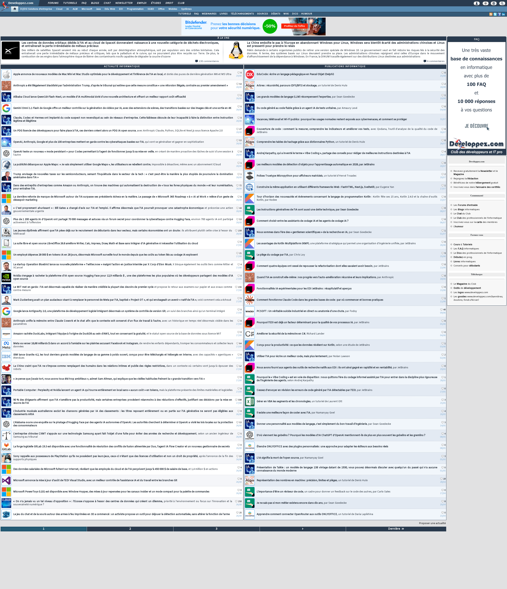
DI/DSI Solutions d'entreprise (36, 9)
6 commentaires (436, 61)
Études (156, 3)
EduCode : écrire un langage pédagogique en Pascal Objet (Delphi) (295, 74)
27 (240, 129)
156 (240, 287)
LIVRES (224, 13)
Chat (107, 3)
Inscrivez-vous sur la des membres (475, 222)
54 (240, 84)
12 (240, 366)
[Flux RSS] (491, 14)
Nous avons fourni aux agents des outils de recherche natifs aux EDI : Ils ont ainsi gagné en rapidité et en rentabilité (332, 367)
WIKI (286, 13)
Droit (169, 3)
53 (240, 140)
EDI (121, 9)
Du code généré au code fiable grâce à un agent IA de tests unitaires (307, 108)
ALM (75, 9)
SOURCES (262, 13)
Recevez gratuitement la (473, 171)
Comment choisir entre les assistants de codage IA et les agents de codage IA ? (303, 221)
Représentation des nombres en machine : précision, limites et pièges (312, 480)
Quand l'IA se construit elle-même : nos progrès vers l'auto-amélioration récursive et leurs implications (325, 277)
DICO (295, 13)
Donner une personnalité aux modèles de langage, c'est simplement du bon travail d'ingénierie (324, 424)
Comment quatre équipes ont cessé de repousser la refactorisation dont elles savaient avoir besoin (323, 266)
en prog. (463, 257)
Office (161, 9)
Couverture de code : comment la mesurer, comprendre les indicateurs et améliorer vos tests (347, 131)
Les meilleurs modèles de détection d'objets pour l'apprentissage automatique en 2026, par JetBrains (316, 164)
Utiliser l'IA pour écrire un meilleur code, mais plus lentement (303, 356)
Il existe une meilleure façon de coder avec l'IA (296, 412)
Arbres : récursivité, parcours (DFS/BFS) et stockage (302, 85)
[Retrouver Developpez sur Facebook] (499, 14)
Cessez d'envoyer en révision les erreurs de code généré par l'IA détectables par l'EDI (314, 390)
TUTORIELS (184, 13)
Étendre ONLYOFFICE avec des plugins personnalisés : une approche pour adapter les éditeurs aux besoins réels (322, 446)
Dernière (395, 529)
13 (240, 456)
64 (240, 343)
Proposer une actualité (432, 523)
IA (67, 9)
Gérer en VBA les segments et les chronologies (299, 401)
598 (240, 400)
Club (180, 3)
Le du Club (465, 284)
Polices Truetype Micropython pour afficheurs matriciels (306, 176)
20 (240, 513)
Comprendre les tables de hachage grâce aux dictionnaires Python (311, 142)
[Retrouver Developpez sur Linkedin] (503, 14)
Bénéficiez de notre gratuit (476, 182)
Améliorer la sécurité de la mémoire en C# (290, 333)
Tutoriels (70, 3)
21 (240, 253)
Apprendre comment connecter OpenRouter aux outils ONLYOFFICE (315, 514)
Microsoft (87, 9)
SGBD (151, 9)
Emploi (141, 3)
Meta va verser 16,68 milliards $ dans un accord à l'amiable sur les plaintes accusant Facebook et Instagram (123, 345)
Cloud (59, 9)
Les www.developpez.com (471, 292)
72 (240, 185)
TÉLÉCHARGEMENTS (242, 13)
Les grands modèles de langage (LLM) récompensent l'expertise (306, 97)
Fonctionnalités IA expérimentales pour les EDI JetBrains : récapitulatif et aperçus (304, 288)
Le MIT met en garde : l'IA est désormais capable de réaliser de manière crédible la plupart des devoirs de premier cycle (122, 289)
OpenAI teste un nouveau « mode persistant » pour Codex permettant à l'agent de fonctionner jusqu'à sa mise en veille (123, 153)
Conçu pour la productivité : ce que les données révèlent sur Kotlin (313, 345)
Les (466, 205)
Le (458, 213)
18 (444, 479)
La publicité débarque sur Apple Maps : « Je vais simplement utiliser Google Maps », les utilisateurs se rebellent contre (117, 164)
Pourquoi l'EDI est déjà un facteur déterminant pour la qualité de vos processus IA (313, 322)
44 (240, 208)
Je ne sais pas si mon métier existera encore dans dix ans (302, 503)
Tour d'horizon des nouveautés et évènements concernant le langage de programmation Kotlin (347, 198)
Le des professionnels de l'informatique (478, 218)
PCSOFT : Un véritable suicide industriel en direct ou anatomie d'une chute (307, 311)
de (467, 288)
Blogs (95, 3)
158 (240, 231)
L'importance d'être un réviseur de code (323, 491)
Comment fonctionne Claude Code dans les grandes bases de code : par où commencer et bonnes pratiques (320, 300)
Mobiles (173, 9)
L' (458, 226)
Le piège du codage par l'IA (281, 254)
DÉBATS (275, 13)
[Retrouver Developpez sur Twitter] (495, 14)
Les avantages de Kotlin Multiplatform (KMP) (336, 243)
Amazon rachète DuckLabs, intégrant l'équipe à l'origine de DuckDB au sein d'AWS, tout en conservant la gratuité (117, 333)
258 (240, 501)
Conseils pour (467, 265)
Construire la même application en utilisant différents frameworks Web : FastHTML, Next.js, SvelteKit (325, 187)
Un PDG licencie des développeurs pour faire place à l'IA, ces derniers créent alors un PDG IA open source (118, 130)
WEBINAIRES (209, 13)
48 (444, 310)
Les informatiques (467, 209)
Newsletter (123, 3)
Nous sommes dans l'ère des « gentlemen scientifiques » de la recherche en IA (314, 232)
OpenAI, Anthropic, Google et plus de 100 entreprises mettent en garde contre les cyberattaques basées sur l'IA (108, 142)
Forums (53, 3)
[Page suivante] (303, 529)
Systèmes (186, 9)
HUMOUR (306, 13)
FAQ (84, 3)
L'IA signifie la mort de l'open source (290, 458)
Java (98, 9)
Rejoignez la (466, 178)
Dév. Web (110, 9)
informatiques (465, 261)
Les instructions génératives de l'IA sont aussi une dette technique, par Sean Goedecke (307, 209)
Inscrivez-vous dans (477, 187)
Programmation (135, 9)
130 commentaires (209, 61)
